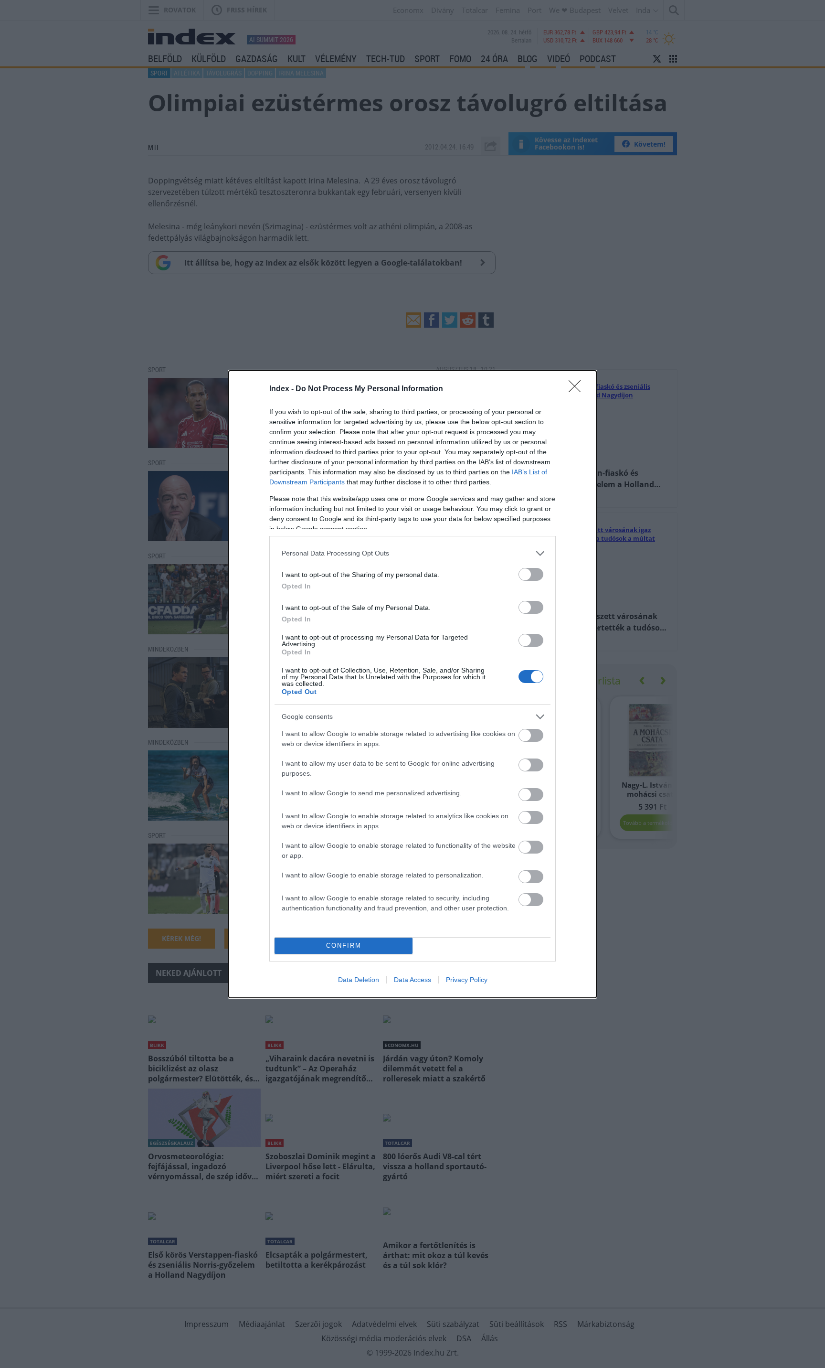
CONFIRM (343, 945)
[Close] (578, 389)
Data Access (412, 979)
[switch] (530, 574)
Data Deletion (358, 979)
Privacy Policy (466, 979)
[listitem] (412, 553)
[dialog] (412, 684)
